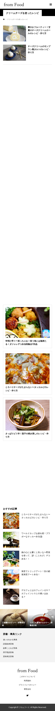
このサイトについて (27, 676)
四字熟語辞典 (8, 652)
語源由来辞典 (8, 644)
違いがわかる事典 (10, 639)
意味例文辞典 (8, 656)
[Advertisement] (27, 183)
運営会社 (27, 689)
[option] (14, 618)
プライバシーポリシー (27, 685)
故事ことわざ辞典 (10, 648)
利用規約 (27, 680)
